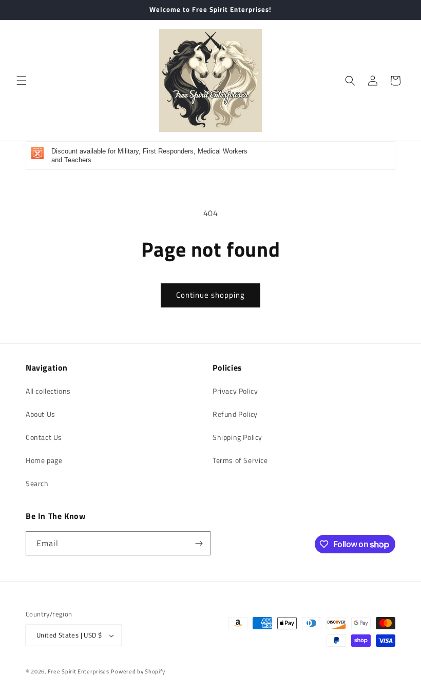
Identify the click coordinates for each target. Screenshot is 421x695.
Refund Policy (235, 414)
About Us (40, 414)
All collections (48, 390)
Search (37, 483)
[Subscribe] (198, 543)
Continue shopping (210, 295)
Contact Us (44, 437)
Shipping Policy (237, 437)
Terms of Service (240, 460)
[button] (21, 80)
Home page (44, 460)
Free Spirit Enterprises (78, 671)
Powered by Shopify (138, 671)
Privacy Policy (235, 390)
